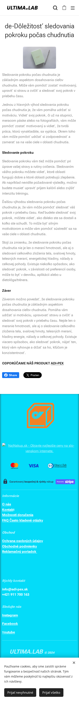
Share (13, 375)
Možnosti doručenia (17, 515)
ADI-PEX (57, 363)
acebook (11, 624)
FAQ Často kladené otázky (22, 520)
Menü (72, 8)
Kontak (7, 510)
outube (9, 632)
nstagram (10, 615)
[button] (55, 8)
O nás (6, 504)
